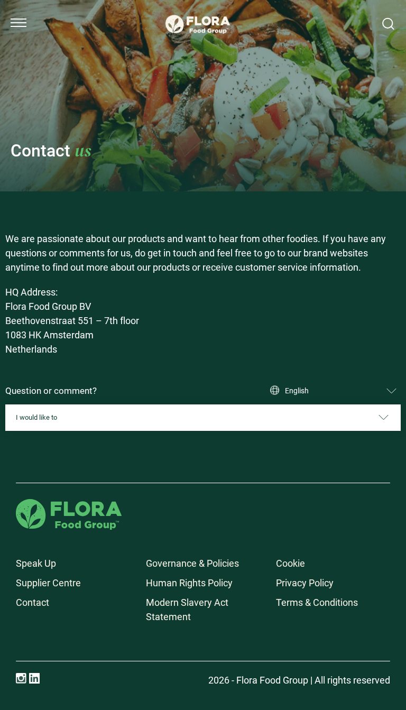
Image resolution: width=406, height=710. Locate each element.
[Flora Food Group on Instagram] (21, 678)
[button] (18, 23)
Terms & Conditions (317, 602)
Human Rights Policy (189, 582)
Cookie (290, 563)
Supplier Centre (48, 582)
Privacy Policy (305, 582)
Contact (32, 602)
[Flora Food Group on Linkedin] (34, 678)
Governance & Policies (192, 563)
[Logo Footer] (69, 506)
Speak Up (36, 563)
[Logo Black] (197, 11)
